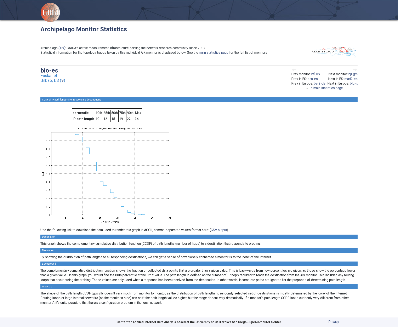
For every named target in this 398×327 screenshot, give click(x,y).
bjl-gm (353, 74)
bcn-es (313, 79)
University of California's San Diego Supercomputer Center (238, 322)
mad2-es (351, 79)
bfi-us (315, 74)
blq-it (354, 83)
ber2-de (319, 83)
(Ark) (61, 48)
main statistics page (213, 52)
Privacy (333, 322)
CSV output (219, 230)
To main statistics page (325, 88)
